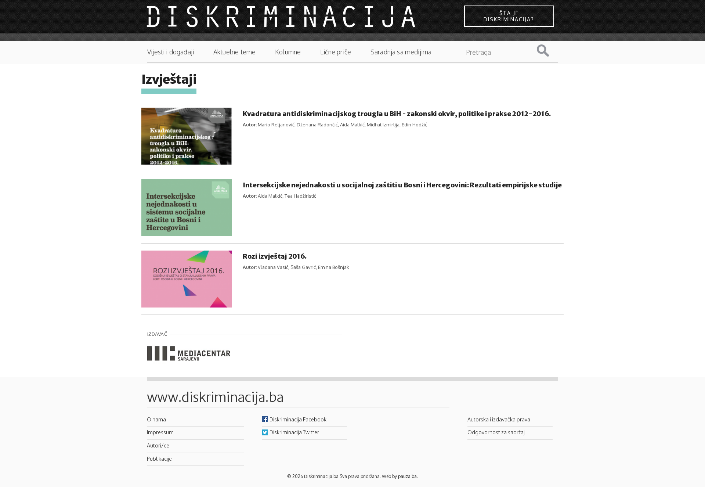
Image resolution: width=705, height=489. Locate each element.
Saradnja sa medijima (401, 52)
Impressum (160, 432)
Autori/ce (158, 445)
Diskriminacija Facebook (298, 419)
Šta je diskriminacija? (509, 16)
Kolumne (288, 52)
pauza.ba (407, 476)
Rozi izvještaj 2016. (275, 256)
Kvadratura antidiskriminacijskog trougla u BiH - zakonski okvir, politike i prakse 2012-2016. (397, 113)
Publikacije (159, 458)
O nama (156, 419)
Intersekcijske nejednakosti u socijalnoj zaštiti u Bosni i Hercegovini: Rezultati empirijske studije (402, 185)
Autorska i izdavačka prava (498, 419)
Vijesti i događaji (170, 52)
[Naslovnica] (282, 16)
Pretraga (548, 50)
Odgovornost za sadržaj (496, 432)
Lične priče (335, 52)
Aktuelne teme (234, 52)
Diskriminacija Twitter (294, 432)
